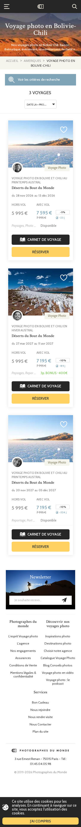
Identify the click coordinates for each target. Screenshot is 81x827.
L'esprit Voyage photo (23, 636)
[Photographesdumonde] (40, 6)
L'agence (23, 643)
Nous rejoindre (40, 710)
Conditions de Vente (23, 665)
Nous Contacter (40, 724)
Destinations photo (57, 643)
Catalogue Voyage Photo (58, 658)
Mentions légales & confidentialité (23, 674)
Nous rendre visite (40, 717)
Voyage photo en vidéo (58, 673)
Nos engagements (23, 651)
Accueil (12, 60)
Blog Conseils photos (57, 665)
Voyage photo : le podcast (58, 682)
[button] (58, 154)
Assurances (23, 658)
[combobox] (40, 104)
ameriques (32, 60)
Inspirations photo (57, 636)
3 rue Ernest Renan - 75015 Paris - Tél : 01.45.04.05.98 (41, 761)
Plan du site (40, 731)
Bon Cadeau (40, 702)
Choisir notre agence (58, 651)
